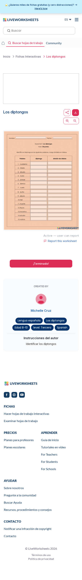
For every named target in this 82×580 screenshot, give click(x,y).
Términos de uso (41, 555)
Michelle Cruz (41, 310)
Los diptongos (55, 320)
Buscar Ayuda (13, 502)
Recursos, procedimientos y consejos (28, 509)
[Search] (7, 30)
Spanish (62, 327)
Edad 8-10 (21, 327)
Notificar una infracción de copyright (27, 528)
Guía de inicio (50, 440)
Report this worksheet (62, 241)
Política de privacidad (41, 558)
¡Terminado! (41, 263)
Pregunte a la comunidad (20, 495)
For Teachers (49, 454)
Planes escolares (14, 447)
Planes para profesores (19, 440)
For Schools (48, 469)
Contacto (10, 536)
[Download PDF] (75, 112)
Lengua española (29, 320)
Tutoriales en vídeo (53, 447)
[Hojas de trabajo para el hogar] (3, 43)
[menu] (76, 19)
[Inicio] (20, 19)
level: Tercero (42, 327)
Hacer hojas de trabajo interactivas (26, 413)
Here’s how (41, 8)
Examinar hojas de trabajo (21, 421)
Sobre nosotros (14, 488)
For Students (49, 461)
